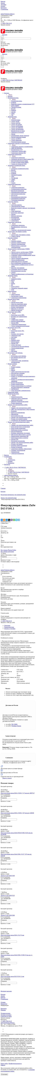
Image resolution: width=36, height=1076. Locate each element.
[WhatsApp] (14, 520)
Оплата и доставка (9, 628)
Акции (3, 996)
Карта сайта (4, 1063)
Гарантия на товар (6, 1016)
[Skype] (16, 520)
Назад (10, 94)
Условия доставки (6, 1015)
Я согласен (4, 1074)
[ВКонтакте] (2, 520)
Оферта (3, 1065)
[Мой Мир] (7, 520)
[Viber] (11, 520)
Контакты (4, 1008)
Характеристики (9, 627)
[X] (9, 520)
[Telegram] (5, 483)
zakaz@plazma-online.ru (7, 14)
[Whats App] (5, 485)
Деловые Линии (16, 726)
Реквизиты (4, 1004)
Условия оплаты (5, 1013)
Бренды (3, 997)
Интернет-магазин (6, 991)
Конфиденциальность (15, 1063)
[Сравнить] (1, 516)
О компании (4, 999)
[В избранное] (1, 514)
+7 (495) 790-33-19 (6, 23)
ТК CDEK (14, 724)
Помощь (3, 1010)
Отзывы (3, 1002)
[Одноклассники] (4, 520)
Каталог (3, 994)
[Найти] (2, 47)
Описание (7, 625)
